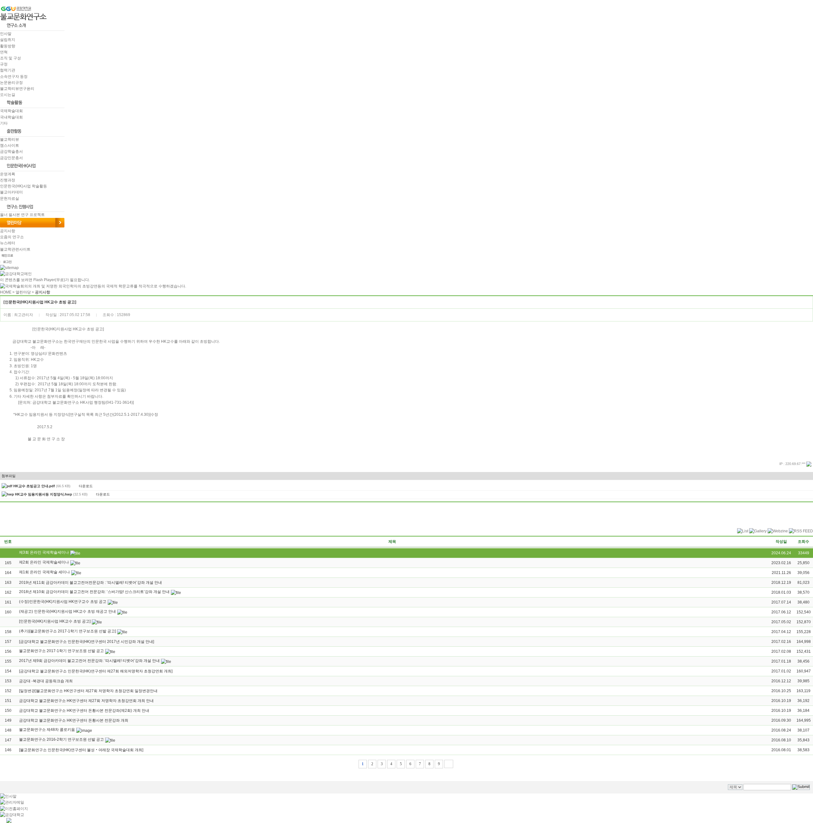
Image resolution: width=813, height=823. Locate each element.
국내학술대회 (11, 117)
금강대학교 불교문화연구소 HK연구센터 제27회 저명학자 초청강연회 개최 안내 (86, 700)
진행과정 (7, 180)
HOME (5, 292)
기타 (4, 123)
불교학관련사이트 (15, 249)
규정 (4, 64)
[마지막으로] (448, 764)
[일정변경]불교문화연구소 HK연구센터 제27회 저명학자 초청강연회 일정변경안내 (88, 691)
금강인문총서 (11, 158)
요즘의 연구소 (12, 237)
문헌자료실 (9, 198)
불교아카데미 (11, 192)
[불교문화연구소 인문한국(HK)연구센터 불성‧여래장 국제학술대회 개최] (81, 750)
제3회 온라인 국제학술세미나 (44, 552)
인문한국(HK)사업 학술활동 (23, 186)
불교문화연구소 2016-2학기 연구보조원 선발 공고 (61, 739)
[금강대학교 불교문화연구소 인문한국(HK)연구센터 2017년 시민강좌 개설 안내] (86, 641)
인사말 (5, 33)
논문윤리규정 (11, 82)
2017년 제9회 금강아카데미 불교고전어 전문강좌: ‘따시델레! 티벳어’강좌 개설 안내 (89, 660)
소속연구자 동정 (14, 76)
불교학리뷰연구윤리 (17, 88)
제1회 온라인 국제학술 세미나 (44, 572)
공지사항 (7, 231)
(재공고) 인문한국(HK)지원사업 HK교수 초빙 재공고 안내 (67, 611)
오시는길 (7, 94)
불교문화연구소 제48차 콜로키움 (47, 729)
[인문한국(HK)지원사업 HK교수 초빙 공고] (55, 621)
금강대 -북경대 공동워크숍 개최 (46, 681)
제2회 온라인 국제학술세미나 (44, 562)
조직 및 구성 (10, 58)
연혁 (4, 52)
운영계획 (7, 174)
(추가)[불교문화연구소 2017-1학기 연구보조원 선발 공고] (67, 631)
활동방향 (7, 46)
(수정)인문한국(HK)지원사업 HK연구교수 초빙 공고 (62, 601)
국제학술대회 (11, 111)
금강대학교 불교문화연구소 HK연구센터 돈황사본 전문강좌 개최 (73, 720)
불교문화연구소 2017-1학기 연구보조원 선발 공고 (61, 651)
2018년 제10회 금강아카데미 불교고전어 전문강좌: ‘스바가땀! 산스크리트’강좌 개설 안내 (94, 592)
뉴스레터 (7, 243)
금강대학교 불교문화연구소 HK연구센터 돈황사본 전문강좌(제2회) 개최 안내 (84, 710)
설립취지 (7, 39)
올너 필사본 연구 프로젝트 (22, 214)
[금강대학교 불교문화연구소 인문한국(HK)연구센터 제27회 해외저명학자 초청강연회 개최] (95, 671)
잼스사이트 (9, 145)
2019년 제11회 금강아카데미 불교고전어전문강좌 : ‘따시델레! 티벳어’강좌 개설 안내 (90, 582)
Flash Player (44, 280)
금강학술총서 (11, 151)
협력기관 (7, 70)
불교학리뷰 (9, 139)
